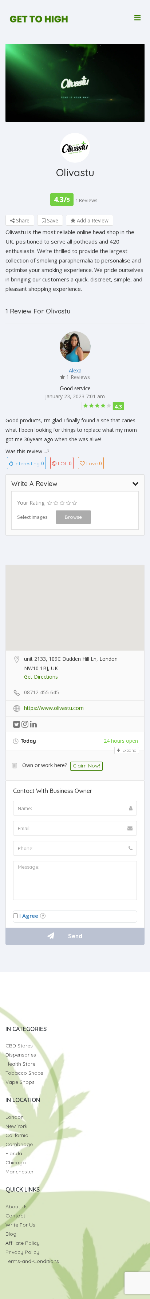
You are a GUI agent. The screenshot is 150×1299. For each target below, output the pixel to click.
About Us (16, 1206)
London (14, 1117)
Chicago (15, 1162)
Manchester (19, 1171)
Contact (15, 1215)
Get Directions (41, 676)
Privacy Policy (22, 1252)
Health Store (20, 1064)
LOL (65, 463)
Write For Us (20, 1224)
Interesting (28, 463)
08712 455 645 (41, 692)
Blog (10, 1234)
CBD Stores (19, 1045)
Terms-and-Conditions (32, 1261)
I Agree (28, 915)
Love (94, 463)
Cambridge (19, 1144)
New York (16, 1126)
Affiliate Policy (22, 1243)
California (16, 1135)
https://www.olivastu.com (54, 707)
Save (52, 220)
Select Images (32, 517)
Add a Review (91, 220)
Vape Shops (20, 1082)
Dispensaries (20, 1054)
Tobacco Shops (24, 1073)
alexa (75, 370)
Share (22, 220)
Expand (129, 750)
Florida (13, 1153)
